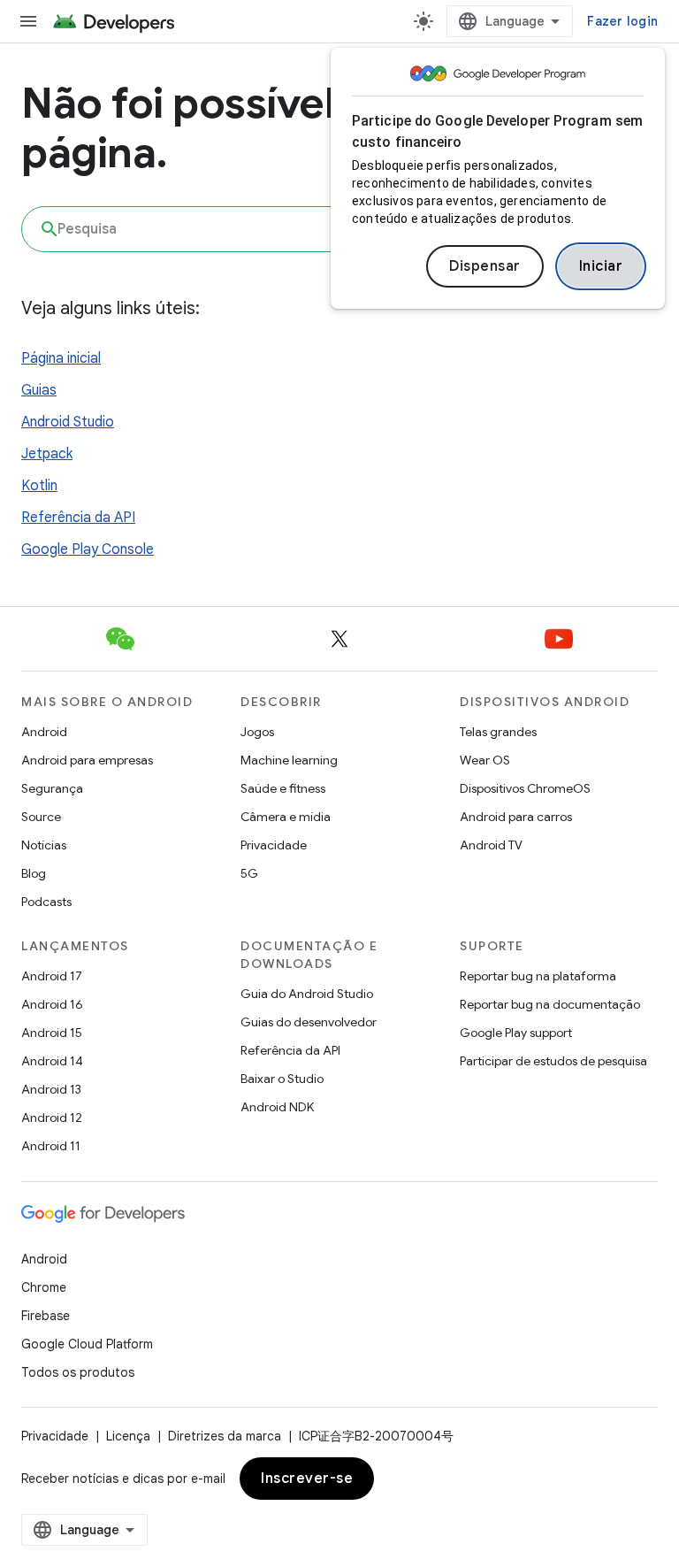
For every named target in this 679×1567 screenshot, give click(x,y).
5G (249, 873)
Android (44, 732)
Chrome (43, 1287)
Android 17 (51, 976)
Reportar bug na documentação (550, 1004)
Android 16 (52, 1004)
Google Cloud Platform (87, 1344)
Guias (39, 390)
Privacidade (273, 845)
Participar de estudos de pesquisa (553, 1061)
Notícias (43, 845)
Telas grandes (498, 732)
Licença (128, 1436)
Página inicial (61, 358)
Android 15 (51, 1033)
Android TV (491, 845)
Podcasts (46, 902)
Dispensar (485, 266)
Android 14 (52, 1061)
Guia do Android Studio (306, 994)
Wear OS (485, 760)
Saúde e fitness (282, 788)
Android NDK (277, 1107)
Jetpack (46, 454)
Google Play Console (87, 549)
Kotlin (39, 486)
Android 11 (50, 1146)
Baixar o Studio (282, 1079)
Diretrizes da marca (224, 1436)
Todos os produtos (77, 1372)
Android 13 (51, 1089)
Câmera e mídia (285, 817)
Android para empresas (87, 760)
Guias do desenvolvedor (308, 1022)
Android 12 (51, 1117)
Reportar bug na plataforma (538, 976)
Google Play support (516, 1033)
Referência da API (78, 517)
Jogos (257, 732)
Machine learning (289, 760)
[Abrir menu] (28, 21)
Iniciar (601, 266)
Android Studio (67, 422)
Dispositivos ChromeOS (525, 788)
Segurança (52, 788)
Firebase (45, 1316)
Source (41, 817)
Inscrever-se (307, 1478)
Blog (33, 873)
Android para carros (516, 817)
